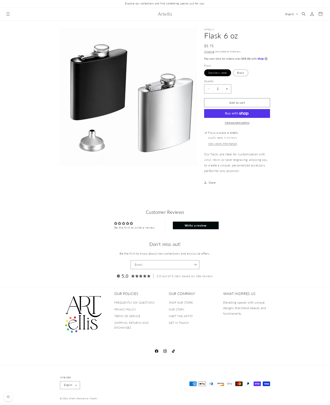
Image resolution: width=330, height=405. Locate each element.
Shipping (209, 51)
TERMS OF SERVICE (127, 316)
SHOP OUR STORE (181, 302)
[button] (8, 14)
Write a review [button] (195, 225)
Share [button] (212, 182)
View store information (222, 143)
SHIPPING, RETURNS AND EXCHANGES (131, 325)
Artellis (72, 398)
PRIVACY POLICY (125, 309)
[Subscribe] (195, 264)
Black (240, 72)
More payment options (237, 122)
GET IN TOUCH (179, 322)
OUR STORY (176, 309)
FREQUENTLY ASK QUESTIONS (134, 302)
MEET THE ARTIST (181, 316)
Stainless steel (217, 72)
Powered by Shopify (87, 398)
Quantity (209, 81)
